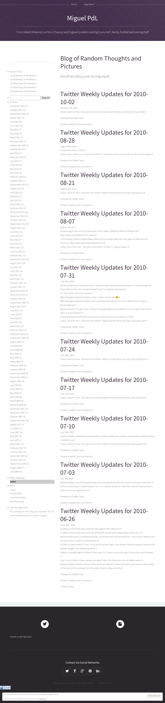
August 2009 (15, 341)
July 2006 (14, 471)
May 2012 (14, 239)
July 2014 (14, 161)
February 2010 (16, 330)
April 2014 (14, 172)
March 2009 (15, 361)
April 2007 (14, 440)
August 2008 (15, 381)
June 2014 (15, 165)
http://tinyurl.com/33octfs (96, 316)
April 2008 (14, 397)
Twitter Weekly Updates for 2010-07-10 (104, 422)
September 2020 (18, 145)
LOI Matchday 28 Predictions (23, 87)
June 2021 (15, 125)
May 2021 (14, 129)
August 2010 (15, 306)
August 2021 (15, 117)
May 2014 (14, 169)
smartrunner (120, 111)
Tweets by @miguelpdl (21, 636)
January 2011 (16, 286)
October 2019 (16, 149)
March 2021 (15, 137)
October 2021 (16, 110)
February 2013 (16, 208)
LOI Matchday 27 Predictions (23, 91)
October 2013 (16, 180)
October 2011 (16, 255)
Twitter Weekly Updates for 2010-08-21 (104, 179)
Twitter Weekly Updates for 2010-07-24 (104, 345)
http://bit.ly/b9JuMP (135, 320)
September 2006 (18, 463)
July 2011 (14, 267)
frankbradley (68, 482)
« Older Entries (67, 586)
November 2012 (17, 216)
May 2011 (14, 275)
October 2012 (16, 220)
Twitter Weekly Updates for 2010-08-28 (104, 136)
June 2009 (15, 349)
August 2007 (15, 424)
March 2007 (15, 444)
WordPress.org (17, 501)
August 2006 (15, 467)
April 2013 (14, 200)
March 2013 (15, 204)
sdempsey (67, 285)
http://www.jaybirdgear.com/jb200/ (107, 309)
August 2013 (15, 188)
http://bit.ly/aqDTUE (135, 444)
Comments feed (18, 497)
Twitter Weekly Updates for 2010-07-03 (104, 469)
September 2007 (18, 420)
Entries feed (15, 493)
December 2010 (17, 290)
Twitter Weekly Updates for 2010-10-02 (104, 98)
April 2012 (14, 243)
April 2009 (14, 357)
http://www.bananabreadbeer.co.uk (86, 243)
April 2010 (14, 322)
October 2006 (16, 459)
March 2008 (15, 400)
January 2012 (16, 251)
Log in (13, 489)
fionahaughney (69, 297)
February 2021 (16, 141)
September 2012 (18, 224)
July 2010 (14, 310)
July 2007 (14, 428)
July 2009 (14, 345)
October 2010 (16, 298)
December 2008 (17, 373)
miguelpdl (102, 76)
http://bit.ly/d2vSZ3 (135, 397)
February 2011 (16, 282)
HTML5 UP (107, 683)
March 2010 (15, 326)
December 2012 (17, 212)
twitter (73, 124)
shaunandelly (68, 564)
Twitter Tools (78, 118)
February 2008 (16, 404)
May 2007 (14, 436)
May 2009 (14, 353)
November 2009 (17, 334)
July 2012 (14, 231)
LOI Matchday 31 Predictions (23, 79)
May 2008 (14, 393)
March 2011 (15, 279)
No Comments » (85, 124)
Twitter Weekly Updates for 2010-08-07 (104, 217)
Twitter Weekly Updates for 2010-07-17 (104, 384)
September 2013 (18, 184)
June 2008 (15, 389)
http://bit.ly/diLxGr (134, 192)
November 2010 (17, 294)
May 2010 (14, 318)
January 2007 (16, 452)
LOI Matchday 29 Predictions (23, 83)
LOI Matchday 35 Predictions (23, 75)
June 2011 (15, 271)
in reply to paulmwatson (85, 540)
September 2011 (18, 259)
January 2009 (16, 369)
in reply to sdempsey (114, 289)
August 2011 (15, 263)
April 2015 (14, 153)
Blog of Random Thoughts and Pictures (100, 62)
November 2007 (17, 412)
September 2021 (18, 113)
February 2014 (16, 176)
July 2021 (14, 121)
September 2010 (18, 302)
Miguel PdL (82, 18)
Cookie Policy (43, 699)
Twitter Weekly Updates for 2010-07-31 (104, 271)
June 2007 (15, 432)
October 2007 (16, 416)
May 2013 (14, 196)
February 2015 (16, 157)
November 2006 (17, 456)
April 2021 (14, 133)
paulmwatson (68, 309)
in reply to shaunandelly (109, 568)
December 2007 (17, 408)
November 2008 (17, 377)
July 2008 (14, 385)
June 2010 (15, 314)
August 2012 (15, 227)
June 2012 (15, 235)
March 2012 (15, 247)
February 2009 (16, 365)
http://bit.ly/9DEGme (136, 359)
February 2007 (16, 448)
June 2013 (15, 192)
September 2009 (18, 338)
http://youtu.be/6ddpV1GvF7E (74, 235)
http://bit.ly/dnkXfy (135, 111)
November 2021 (17, 106)
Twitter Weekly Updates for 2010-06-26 (104, 515)
